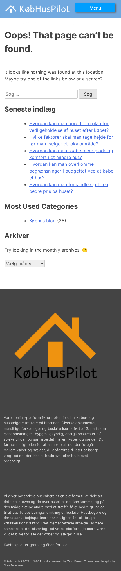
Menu (95, 8)
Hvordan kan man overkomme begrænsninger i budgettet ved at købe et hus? (71, 170)
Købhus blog (42, 220)
